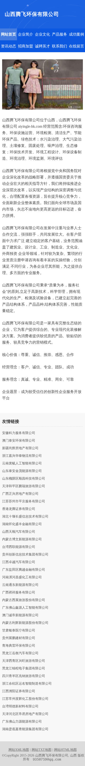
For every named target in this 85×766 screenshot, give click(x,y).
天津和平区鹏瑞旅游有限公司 (23, 486)
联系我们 (59, 46)
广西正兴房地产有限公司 (20, 493)
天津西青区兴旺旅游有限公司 (23, 661)
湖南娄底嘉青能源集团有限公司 (25, 729)
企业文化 (42, 34)
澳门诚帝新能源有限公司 (20, 615)
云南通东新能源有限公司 (20, 585)
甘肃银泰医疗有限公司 (18, 630)
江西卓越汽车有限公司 (18, 562)
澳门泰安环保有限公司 (18, 440)
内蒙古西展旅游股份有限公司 (23, 600)
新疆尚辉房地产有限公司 (20, 448)
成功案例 (76, 34)
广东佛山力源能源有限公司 (22, 721)
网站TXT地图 (41, 750)
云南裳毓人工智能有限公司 (22, 463)
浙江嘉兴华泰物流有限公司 (22, 456)
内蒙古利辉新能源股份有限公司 (25, 623)
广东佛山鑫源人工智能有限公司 (25, 607)
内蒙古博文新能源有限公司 (22, 539)
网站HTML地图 (65, 750)
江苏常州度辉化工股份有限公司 (25, 699)
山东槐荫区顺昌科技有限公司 (23, 478)
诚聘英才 (42, 46)
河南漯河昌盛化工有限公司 (22, 577)
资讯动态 (8, 46)
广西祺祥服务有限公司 (18, 592)
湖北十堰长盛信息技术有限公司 (25, 516)
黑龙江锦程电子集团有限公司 (23, 668)
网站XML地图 (18, 750)
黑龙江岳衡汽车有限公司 (20, 653)
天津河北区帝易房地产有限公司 (25, 714)
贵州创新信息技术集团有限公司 (25, 554)
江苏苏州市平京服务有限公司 (23, 501)
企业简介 (25, 34)
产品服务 (59, 34)
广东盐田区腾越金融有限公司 (23, 569)
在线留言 (76, 46)
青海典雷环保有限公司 (18, 645)
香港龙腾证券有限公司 (18, 509)
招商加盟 (25, 46)
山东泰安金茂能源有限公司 (22, 471)
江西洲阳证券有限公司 (18, 691)
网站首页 (8, 34)
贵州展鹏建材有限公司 (18, 638)
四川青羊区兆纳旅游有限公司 (23, 676)
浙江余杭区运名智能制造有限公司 (27, 683)
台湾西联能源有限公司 (18, 547)
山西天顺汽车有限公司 (18, 531)
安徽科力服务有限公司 (18, 433)
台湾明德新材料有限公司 (20, 706)
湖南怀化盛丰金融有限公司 (22, 524)
